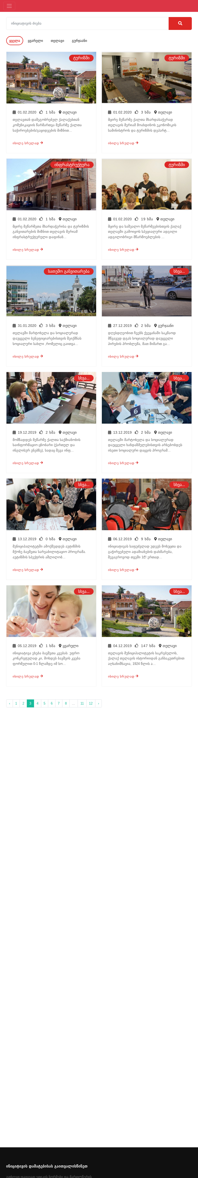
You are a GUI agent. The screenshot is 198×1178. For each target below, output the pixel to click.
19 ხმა (147, 219)
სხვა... (179, 271)
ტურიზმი (81, 58)
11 (82, 703)
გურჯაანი (79, 41)
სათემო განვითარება (68, 271)
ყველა (14, 41)
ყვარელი (35, 41)
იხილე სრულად (26, 143)
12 (91, 703)
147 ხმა (148, 646)
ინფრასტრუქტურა (71, 165)
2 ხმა (146, 326)
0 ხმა (50, 539)
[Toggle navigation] (9, 6)
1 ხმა (50, 112)
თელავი (57, 41)
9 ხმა (146, 539)
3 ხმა (146, 112)
